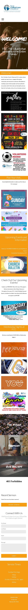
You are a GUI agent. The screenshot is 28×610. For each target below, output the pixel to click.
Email (2, 535)
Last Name (3, 528)
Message (3, 542)
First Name (3, 523)
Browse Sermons (14, 504)
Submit (14, 556)
